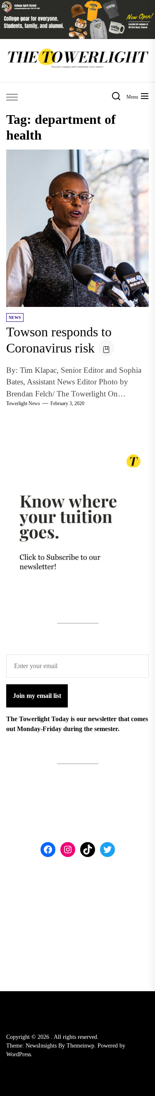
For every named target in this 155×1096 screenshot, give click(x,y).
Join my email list (37, 695)
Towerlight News (23, 403)
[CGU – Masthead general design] (77, 4)
